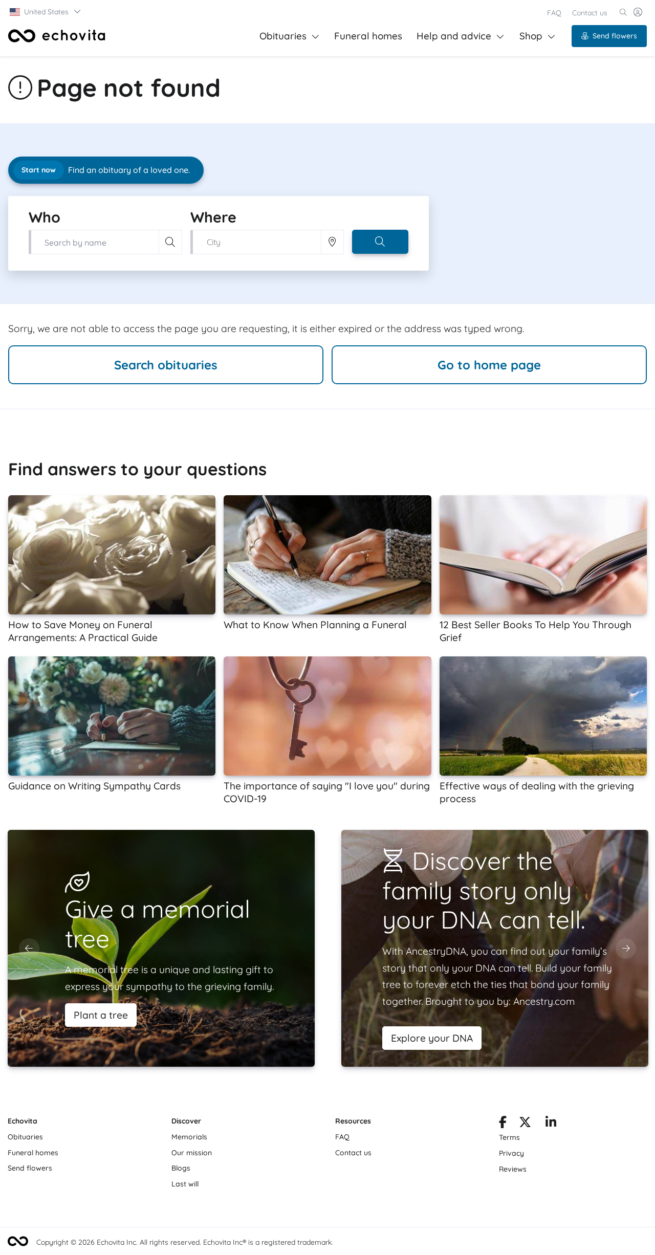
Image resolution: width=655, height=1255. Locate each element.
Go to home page (489, 364)
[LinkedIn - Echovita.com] (550, 1124)
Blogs (180, 1168)
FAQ (554, 12)
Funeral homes (368, 36)
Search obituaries (165, 364)
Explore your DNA (432, 1038)
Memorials (189, 1136)
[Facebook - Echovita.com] (503, 1124)
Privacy (511, 1153)
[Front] (56, 36)
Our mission (191, 1152)
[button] (46, 11)
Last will (185, 1183)
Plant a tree (101, 1015)
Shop (530, 36)
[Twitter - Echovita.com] (525, 1124)
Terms (509, 1137)
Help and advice (454, 36)
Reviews (513, 1169)
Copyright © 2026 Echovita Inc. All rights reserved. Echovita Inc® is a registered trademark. (184, 1242)
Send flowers (615, 35)
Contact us (589, 12)
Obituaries (283, 36)
